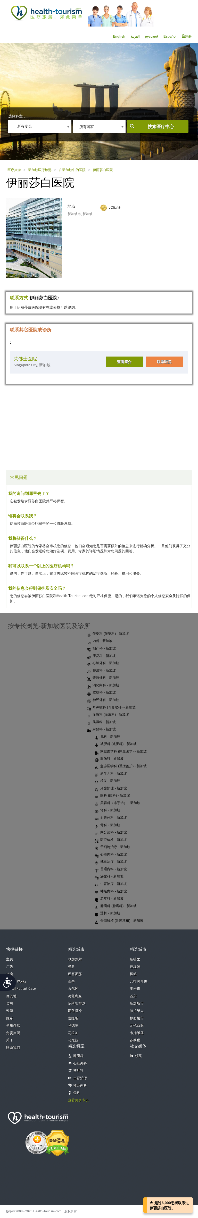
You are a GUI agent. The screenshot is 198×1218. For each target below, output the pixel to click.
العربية (135, 36)
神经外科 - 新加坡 (106, 700)
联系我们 (13, 1048)
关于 (9, 1040)
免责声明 (13, 1033)
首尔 (133, 996)
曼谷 (71, 967)
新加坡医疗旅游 (40, 170)
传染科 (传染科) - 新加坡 (111, 634)
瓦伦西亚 (137, 1025)
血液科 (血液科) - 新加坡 (111, 714)
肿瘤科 (78, 1056)
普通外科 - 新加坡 (106, 678)
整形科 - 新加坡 (104, 670)
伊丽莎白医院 (103, 170)
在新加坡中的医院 (72, 170)
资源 (9, 1011)
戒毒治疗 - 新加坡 (113, 862)
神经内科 (80, 1085)
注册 (188, 36)
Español (170, 36)
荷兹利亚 (75, 996)
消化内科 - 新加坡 (106, 685)
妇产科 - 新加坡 (104, 648)
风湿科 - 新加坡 (104, 722)
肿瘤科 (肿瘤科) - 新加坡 (118, 906)
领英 (138, 1056)
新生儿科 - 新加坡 (113, 773)
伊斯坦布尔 (77, 1003)
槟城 (133, 974)
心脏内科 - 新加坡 (113, 854)
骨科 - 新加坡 (110, 825)
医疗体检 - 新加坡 (113, 840)
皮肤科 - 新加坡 (104, 692)
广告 (9, 967)
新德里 (135, 959)
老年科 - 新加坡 (111, 898)
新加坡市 (137, 1003)
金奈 (71, 981)
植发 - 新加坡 (110, 781)
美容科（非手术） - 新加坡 (120, 803)
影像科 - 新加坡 (111, 758)
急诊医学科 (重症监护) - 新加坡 (123, 766)
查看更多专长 (78, 1100)
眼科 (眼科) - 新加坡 (115, 795)
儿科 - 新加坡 (110, 737)
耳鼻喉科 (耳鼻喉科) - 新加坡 (114, 707)
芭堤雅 (135, 967)
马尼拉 (73, 1040)
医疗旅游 (14, 170)
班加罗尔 (75, 959)
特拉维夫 (137, 1011)
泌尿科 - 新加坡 (111, 876)
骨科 (76, 1093)
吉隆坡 (73, 1018)
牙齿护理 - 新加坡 (113, 788)
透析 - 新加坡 (110, 913)
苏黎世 (135, 1040)
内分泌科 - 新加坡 (113, 832)
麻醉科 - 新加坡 (104, 729)
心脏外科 (80, 1063)
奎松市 (135, 989)
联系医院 (164, 362)
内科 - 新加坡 (102, 641)
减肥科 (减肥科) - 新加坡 (118, 744)
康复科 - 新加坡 (104, 656)
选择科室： (17, 116)
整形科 (78, 1070)
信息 (9, 1003)
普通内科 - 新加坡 (113, 869)
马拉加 (73, 1033)
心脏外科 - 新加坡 (106, 663)
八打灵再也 (138, 981)
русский (151, 36)
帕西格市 (137, 1018)
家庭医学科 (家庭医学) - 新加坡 (123, 751)
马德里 (73, 1025)
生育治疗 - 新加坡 (113, 884)
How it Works (16, 981)
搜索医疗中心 (161, 126)
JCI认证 (115, 207)
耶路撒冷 (75, 1011)
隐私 (9, 1018)
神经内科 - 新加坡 (113, 891)
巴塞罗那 (75, 974)
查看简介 (124, 362)
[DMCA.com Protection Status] (57, 1142)
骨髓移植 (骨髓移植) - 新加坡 (121, 921)
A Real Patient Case (21, 989)
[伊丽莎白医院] (39, 237)
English (119, 36)
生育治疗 (80, 1078)
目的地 (11, 996)
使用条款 (13, 1025)
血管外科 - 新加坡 (113, 817)
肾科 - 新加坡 (110, 810)
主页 (9, 959)
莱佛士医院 (25, 359)
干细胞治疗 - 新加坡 (115, 847)
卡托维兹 (137, 1033)
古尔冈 (73, 989)
